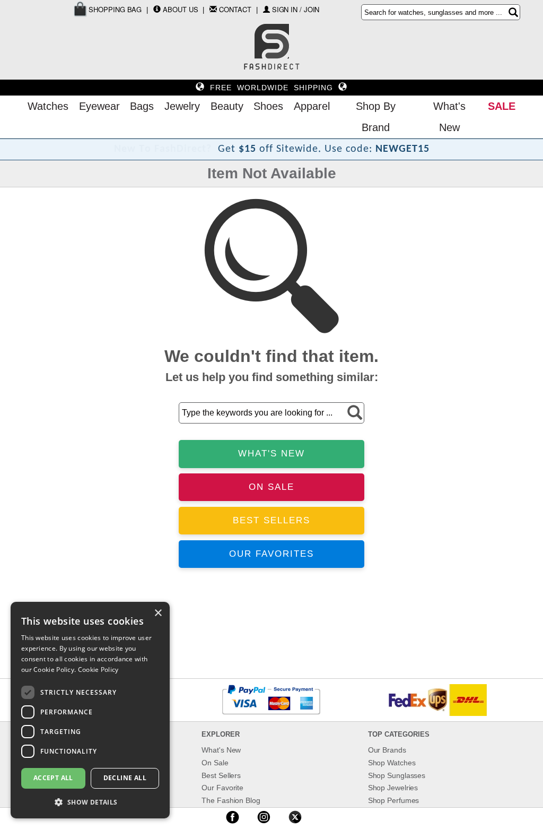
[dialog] (90, 710)
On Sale (215, 762)
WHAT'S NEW (271, 453)
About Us (180, 9)
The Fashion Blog (231, 800)
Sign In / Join (296, 9)
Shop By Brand (376, 116)
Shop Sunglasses (397, 775)
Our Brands (387, 750)
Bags (142, 106)
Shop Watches (392, 762)
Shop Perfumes (393, 800)
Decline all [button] (124, 777)
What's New (449, 116)
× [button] (158, 613)
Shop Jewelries (393, 787)
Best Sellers (221, 775)
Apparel (312, 106)
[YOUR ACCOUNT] (157, 9)
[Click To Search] (513, 12)
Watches (48, 106)
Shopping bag (114, 9)
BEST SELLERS (271, 520)
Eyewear (99, 106)
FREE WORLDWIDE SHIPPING (271, 87)
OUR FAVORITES (271, 554)
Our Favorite (222, 787)
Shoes (268, 106)
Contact (235, 9)
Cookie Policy (98, 669)
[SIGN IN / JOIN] (266, 9)
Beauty (227, 106)
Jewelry (182, 106)
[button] (90, 802)
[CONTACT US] (213, 9)
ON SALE (271, 487)
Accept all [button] (53, 777)
